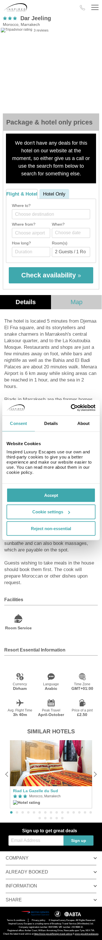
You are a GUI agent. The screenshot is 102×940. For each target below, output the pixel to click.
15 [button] (91, 813)
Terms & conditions (16, 920)
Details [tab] (51, 423)
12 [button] (73, 813)
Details (26, 302)
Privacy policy (38, 920)
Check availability (49, 275)
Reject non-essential (51, 528)
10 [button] (62, 813)
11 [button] (68, 813)
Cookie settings (47, 511)
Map (76, 302)
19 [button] (57, 818)
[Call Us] (82, 7)
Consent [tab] (18, 423)
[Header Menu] (95, 7)
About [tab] (83, 423)
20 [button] (62, 818)
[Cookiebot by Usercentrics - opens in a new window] (71, 407)
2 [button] (17, 813)
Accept (51, 495)
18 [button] (51, 818)
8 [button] (51, 813)
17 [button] (45, 818)
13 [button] (79, 813)
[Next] (95, 774)
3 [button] (23, 813)
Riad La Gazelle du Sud (35, 790)
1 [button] (11, 813)
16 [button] (39, 818)
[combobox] (51, 214)
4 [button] (28, 813)
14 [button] (85, 813)
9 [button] (57, 813)
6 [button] (39, 813)
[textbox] (54, 214)
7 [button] (45, 813)
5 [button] (34, 813)
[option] (51, 774)
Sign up (78, 840)
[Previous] (7, 774)
